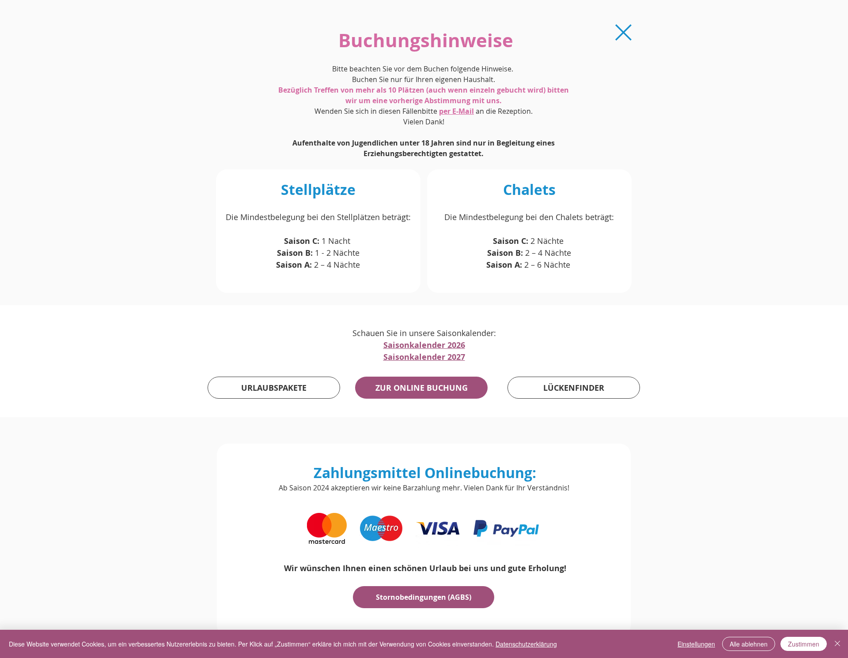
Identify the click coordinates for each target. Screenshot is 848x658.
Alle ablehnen (749, 643)
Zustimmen (803, 643)
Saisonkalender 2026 (424, 345)
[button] (423, 597)
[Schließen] (837, 644)
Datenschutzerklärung (526, 643)
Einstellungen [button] (696, 643)
